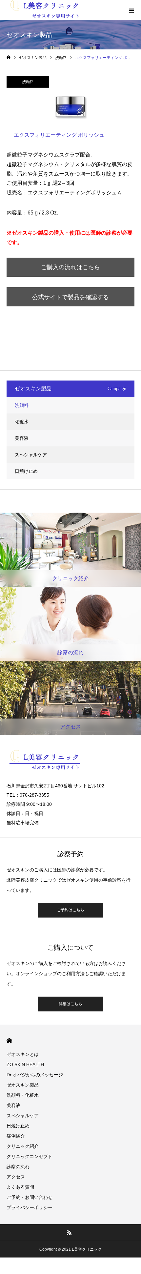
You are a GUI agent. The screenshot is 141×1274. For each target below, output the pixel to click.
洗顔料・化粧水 (23, 1095)
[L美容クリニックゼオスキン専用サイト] (70, 761)
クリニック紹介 (23, 1146)
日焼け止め (26, 471)
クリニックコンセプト (29, 1156)
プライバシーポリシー (29, 1207)
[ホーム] (8, 57)
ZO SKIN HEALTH (25, 1064)
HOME (9, 1040)
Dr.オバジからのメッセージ (35, 1074)
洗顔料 (28, 81)
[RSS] (69, 1232)
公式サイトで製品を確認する (70, 297)
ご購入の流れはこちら (70, 267)
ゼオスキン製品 (23, 1085)
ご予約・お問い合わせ (29, 1197)
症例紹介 (16, 1136)
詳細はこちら (70, 1004)
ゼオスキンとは (23, 1054)
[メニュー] (131, 10)
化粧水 (22, 421)
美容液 (22, 438)
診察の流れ (18, 1166)
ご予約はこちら (70, 910)
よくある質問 (20, 1187)
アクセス (16, 1176)
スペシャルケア (31, 454)
